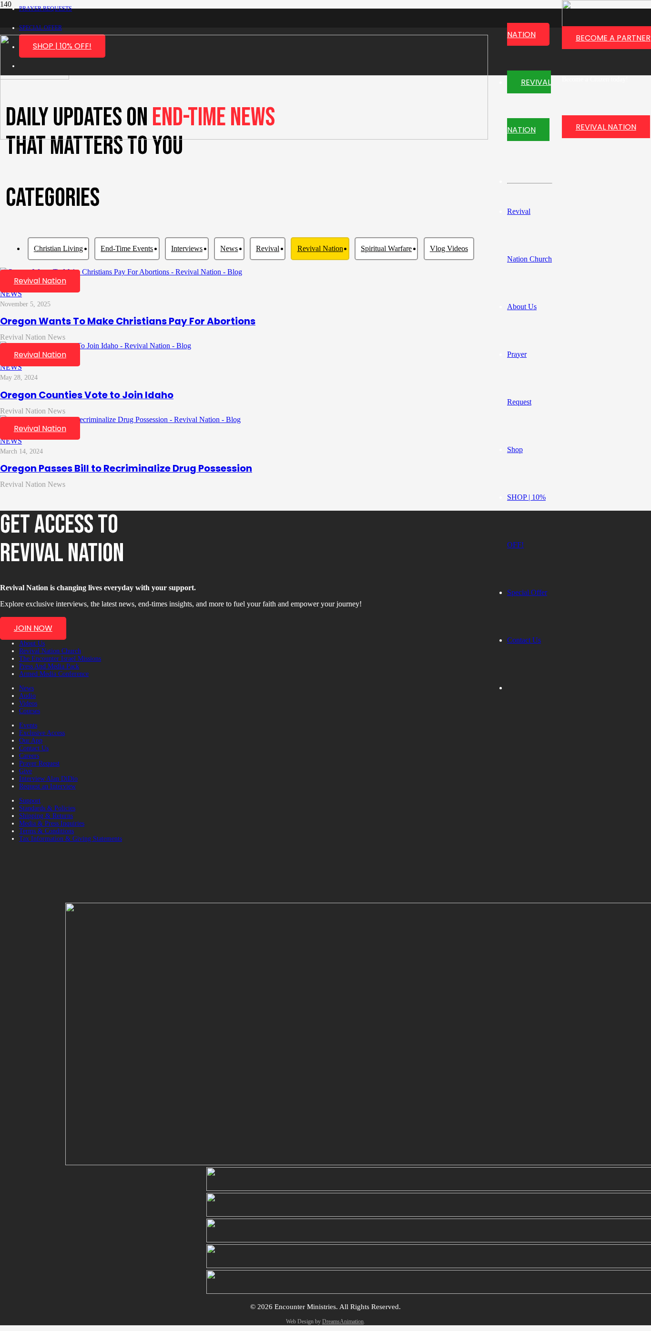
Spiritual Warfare (386, 248)
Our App (30, 740)
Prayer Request (39, 763)
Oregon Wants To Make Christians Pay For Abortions (127, 321)
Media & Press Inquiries (51, 823)
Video (233, 276)
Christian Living (58, 248)
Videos (28, 703)
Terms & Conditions (46, 831)
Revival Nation (320, 248)
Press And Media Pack (49, 666)
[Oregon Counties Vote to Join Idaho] (95, 346)
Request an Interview (47, 786)
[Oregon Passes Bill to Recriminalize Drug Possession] (120, 419)
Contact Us (34, 748)
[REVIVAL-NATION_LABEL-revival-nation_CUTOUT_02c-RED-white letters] (244, 137)
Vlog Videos (449, 248)
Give (25, 771)
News (229, 248)
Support (30, 800)
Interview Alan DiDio (48, 778)
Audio (27, 695)
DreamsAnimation (343, 1321)
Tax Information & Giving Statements (70, 838)
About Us (32, 643)
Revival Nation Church (50, 651)
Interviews (187, 248)
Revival (267, 248)
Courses (29, 711)
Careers (29, 755)
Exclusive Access (42, 732)
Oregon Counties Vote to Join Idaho (86, 395)
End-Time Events (127, 248)
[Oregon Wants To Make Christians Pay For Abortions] (121, 272)
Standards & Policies (47, 808)
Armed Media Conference (54, 673)
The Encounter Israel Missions (60, 658)
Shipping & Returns (46, 815)
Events (28, 725)
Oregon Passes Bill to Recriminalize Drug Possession (126, 468)
